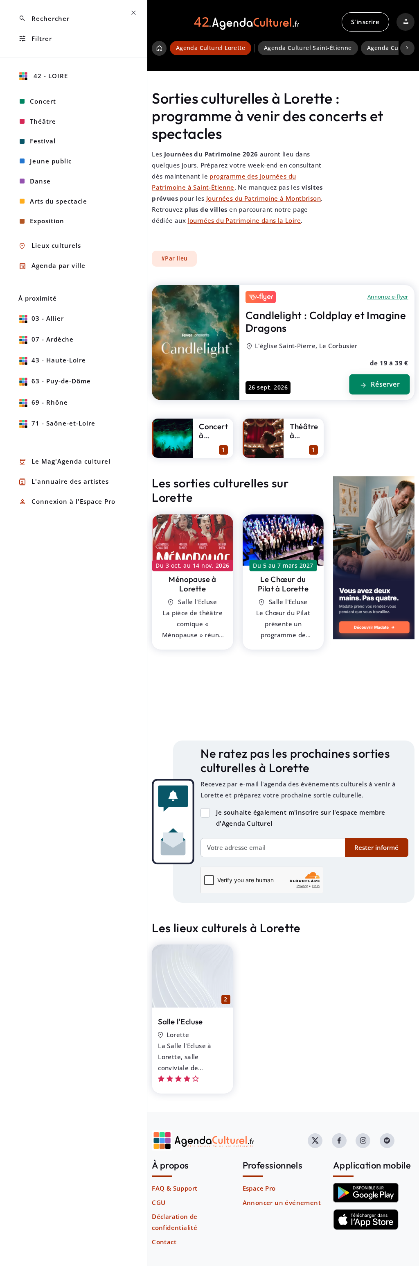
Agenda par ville (52, 266)
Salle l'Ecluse (180, 1021)
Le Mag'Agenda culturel (64, 462)
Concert (43, 101)
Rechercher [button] (44, 18)
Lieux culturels (49, 246)
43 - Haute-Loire (59, 360)
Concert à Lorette (213, 435)
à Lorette (192, 583)
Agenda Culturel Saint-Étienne (308, 48)
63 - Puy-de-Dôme (61, 381)
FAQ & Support (174, 1188)
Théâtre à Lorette (304, 435)
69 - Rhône (50, 402)
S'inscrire (365, 22)
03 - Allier (48, 318)
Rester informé (376, 847)
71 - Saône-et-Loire (63, 423)
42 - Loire (50, 76)
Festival (43, 141)
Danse (40, 181)
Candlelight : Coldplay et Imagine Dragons (326, 321)
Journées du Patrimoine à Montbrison (263, 198)
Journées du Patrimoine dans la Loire (244, 220)
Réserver (379, 385)
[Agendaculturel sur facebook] (339, 1140)
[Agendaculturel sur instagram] (363, 1140)
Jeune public (51, 161)
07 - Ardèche (53, 339)
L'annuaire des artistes (63, 482)
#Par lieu (174, 258)
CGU (158, 1202)
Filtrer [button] (35, 38)
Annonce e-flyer (387, 296)
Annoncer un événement (282, 1202)
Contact (164, 1242)
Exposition (47, 221)
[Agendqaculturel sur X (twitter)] (315, 1140)
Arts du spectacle (58, 201)
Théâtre (43, 121)
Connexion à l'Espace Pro (66, 502)
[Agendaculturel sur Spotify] (387, 1140)
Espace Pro (259, 1188)
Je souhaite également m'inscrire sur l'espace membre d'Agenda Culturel (300, 817)
